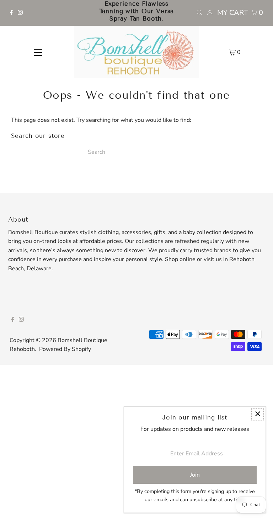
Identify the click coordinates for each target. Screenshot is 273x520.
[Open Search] (199, 13)
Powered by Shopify (65, 349)
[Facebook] (11, 13)
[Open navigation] (38, 52)
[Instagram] (20, 13)
